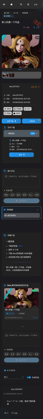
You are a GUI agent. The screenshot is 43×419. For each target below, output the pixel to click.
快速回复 (35, 377)
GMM (20, 246)
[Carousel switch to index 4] (23, 69)
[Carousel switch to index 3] (20, 69)
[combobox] (14, 376)
